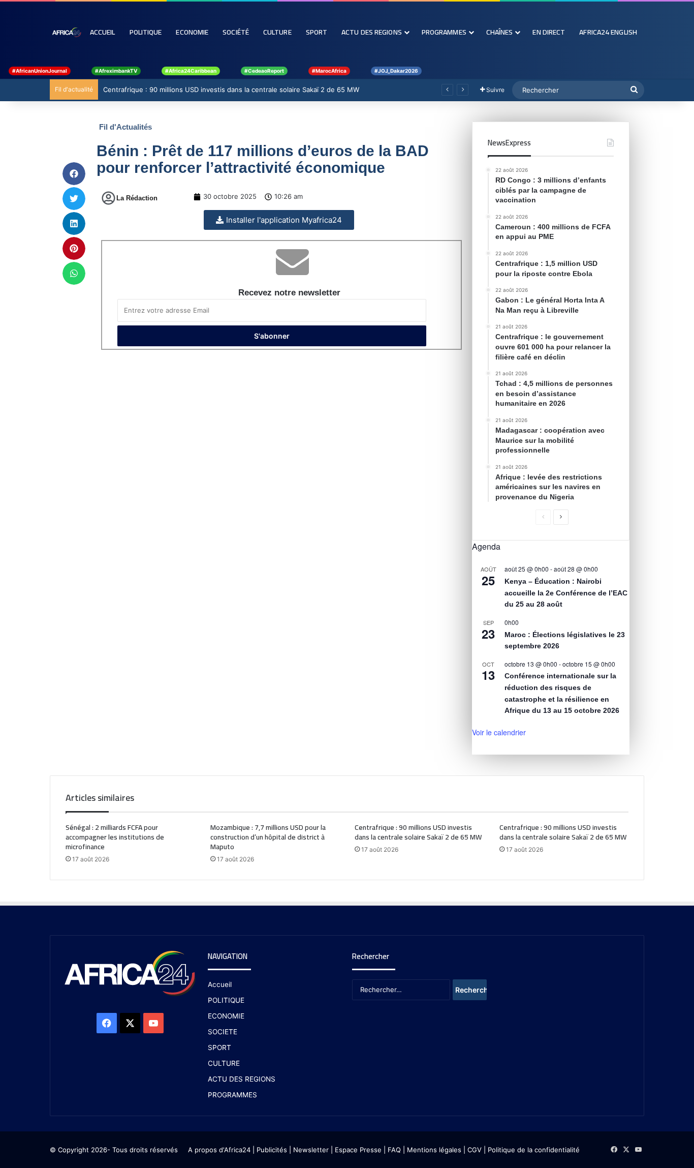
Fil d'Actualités (125, 127)
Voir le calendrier (499, 732)
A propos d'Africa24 (219, 1150)
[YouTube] (153, 1023)
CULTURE (224, 1063)
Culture (277, 32)
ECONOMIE (226, 1016)
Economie (192, 32)
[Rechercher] (634, 90)
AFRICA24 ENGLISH (608, 32)
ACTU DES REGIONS (241, 1079)
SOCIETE (222, 1032)
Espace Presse (357, 1150)
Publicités (272, 1150)
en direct (548, 32)
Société (236, 32)
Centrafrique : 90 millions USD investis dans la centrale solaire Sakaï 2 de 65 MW (231, 89)
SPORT (219, 1047)
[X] (130, 1023)
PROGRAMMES (444, 32)
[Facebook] (107, 1023)
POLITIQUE (226, 1000)
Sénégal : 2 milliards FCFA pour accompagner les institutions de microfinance (115, 837)
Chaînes (499, 32)
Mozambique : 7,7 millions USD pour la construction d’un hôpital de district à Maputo (268, 837)
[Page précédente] (543, 517)
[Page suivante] (561, 517)
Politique (146, 32)
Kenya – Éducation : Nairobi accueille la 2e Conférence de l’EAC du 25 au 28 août (565, 592)
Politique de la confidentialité (534, 1150)
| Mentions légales (432, 1150)
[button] (73, 173)
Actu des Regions (371, 32)
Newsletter (311, 1150)
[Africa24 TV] (66, 32)
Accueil (102, 32)
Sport (317, 32)
